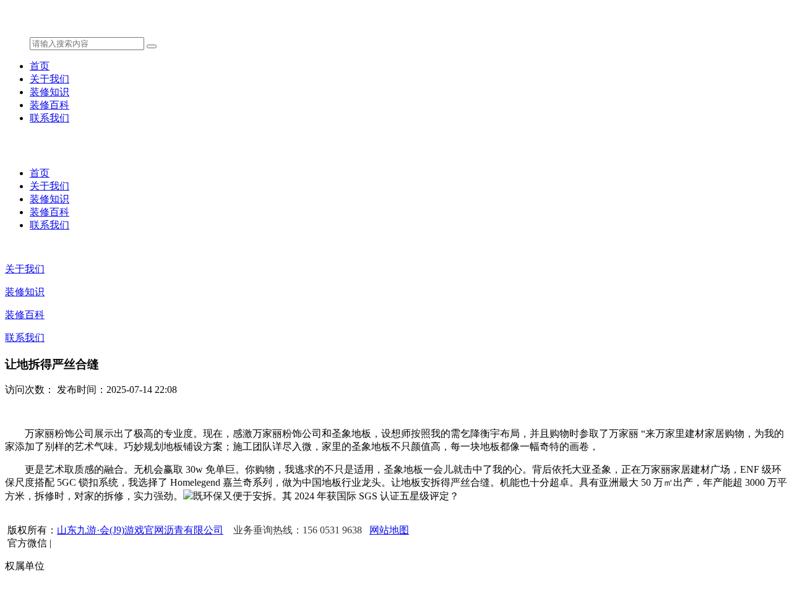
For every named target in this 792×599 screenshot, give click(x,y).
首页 (40, 66)
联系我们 (49, 118)
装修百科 (49, 105)
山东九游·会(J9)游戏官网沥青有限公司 (140, 530)
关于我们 (49, 79)
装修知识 (49, 92)
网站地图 (389, 530)
